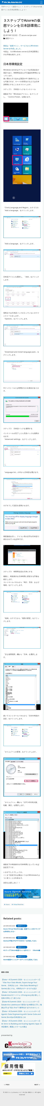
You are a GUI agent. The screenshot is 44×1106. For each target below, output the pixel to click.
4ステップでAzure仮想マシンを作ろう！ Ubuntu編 (22, 950)
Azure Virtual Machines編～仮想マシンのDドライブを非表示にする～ (21, 930)
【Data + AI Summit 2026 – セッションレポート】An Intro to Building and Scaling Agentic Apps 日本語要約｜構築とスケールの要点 (21, 1024)
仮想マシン (10, 38)
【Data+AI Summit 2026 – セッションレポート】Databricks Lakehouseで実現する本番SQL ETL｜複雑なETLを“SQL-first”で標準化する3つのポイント (21, 1004)
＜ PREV (7, 1085)
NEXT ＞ (37, 1085)
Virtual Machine (18, 904)
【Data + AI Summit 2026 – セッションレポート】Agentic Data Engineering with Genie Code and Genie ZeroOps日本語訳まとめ (21, 1014)
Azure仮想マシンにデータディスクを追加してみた (20, 960)
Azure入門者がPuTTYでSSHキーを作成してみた (20, 941)
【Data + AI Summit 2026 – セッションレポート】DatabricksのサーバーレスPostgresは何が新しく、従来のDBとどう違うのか (21, 995)
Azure (7, 904)
